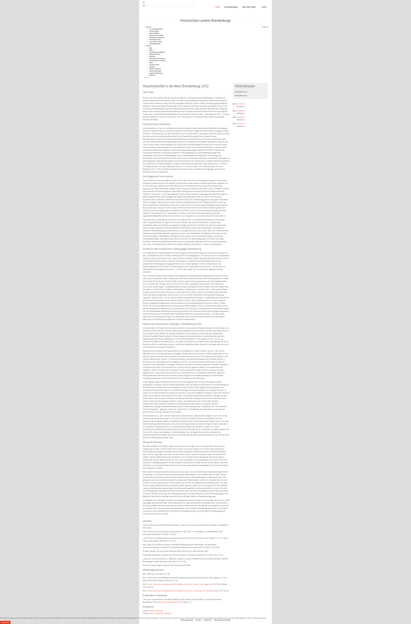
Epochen (148, 27)
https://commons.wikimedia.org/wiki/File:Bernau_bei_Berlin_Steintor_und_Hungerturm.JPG (182, 584)
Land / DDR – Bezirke (155, 41)
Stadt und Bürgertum (155, 71)
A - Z (147, 77)
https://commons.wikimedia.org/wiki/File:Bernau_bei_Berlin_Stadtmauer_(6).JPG (178, 590)
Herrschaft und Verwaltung (157, 58)
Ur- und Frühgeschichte (156, 29)
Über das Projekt (249, 7)
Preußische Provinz (155, 39)
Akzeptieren (5, 622)
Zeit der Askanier (154, 31)
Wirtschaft (152, 75)
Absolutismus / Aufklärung (156, 37)
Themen (148, 46)
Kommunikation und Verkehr (157, 60)
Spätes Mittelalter (154, 33)
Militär (151, 62)
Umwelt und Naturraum (156, 73)
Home (264, 7)
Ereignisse (152, 56)
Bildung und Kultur (154, 54)
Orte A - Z (265, 27)
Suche (217, 7)
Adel (150, 48)
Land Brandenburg (154, 44)
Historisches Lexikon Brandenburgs (205, 20)
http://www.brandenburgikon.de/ (169, 602)
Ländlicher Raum (154, 64)
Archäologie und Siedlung (157, 52)
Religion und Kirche (155, 69)
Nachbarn (152, 67)
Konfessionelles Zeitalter (156, 35)
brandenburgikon (231, 7)
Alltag (151, 50)
